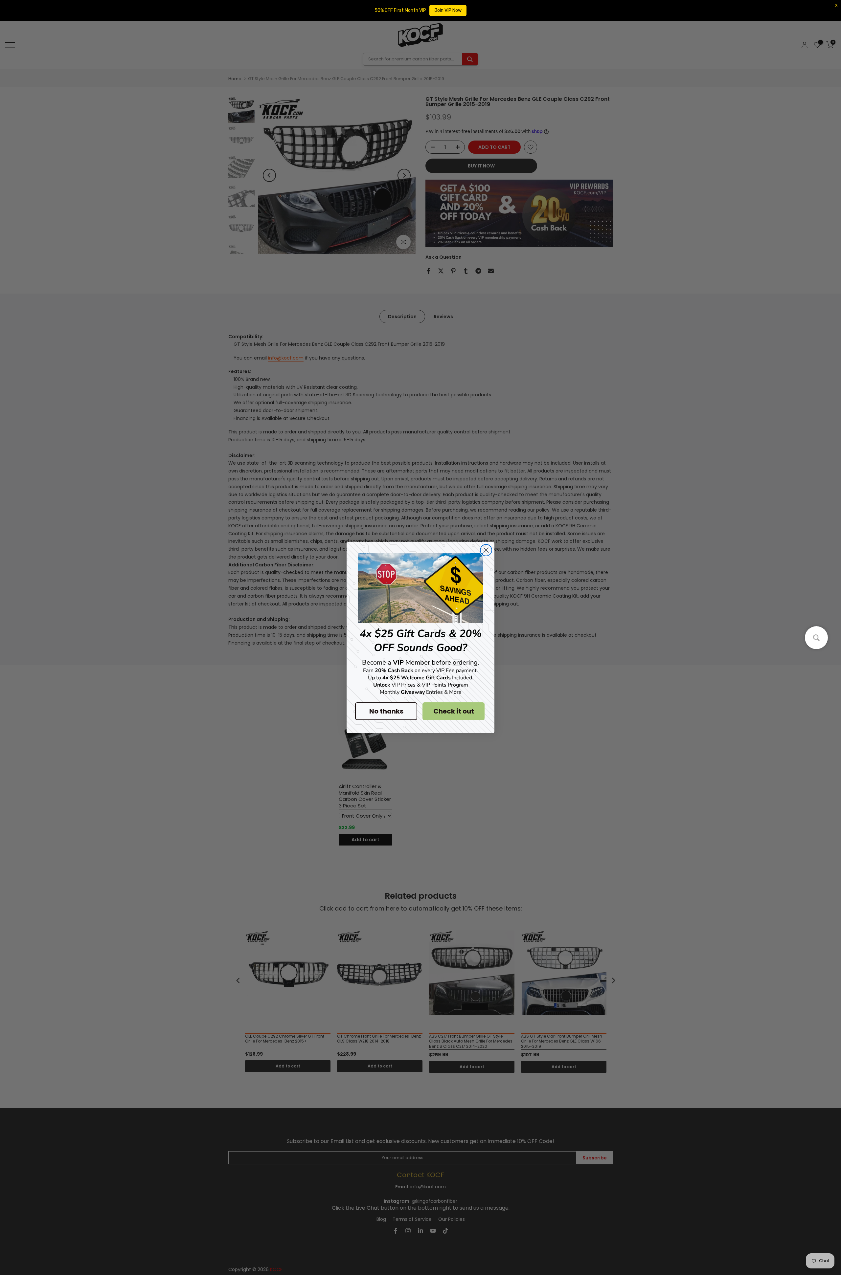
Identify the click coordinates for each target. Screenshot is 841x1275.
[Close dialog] (486, 550)
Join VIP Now (448, 10)
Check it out (453, 711)
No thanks (386, 711)
